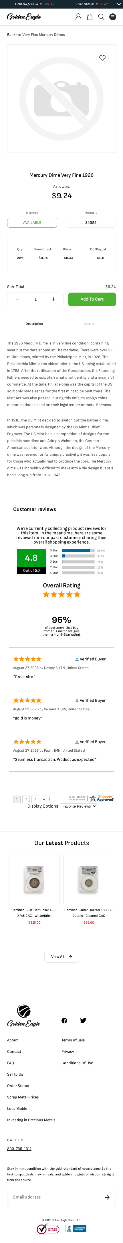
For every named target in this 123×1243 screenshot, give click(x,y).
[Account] (78, 16)
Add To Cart (92, 299)
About (12, 1040)
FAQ (10, 1062)
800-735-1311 (19, 1148)
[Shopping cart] (89, 16)
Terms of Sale (73, 1040)
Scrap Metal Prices (23, 1097)
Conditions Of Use (77, 1062)
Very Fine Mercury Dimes (43, 34)
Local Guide (17, 1108)
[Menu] (112, 16)
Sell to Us (15, 1074)
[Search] (101, 16)
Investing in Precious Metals (31, 1120)
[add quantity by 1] (53, 300)
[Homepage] (24, 16)
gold (58, 1169)
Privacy (67, 1051)
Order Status (18, 1085)
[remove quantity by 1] (17, 300)
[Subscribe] (107, 1197)
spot (21, 1174)
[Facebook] (67, 1020)
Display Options (42, 806)
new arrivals (44, 1174)
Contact (14, 1051)
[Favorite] (102, 58)
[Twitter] (86, 1020)
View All (57, 956)
